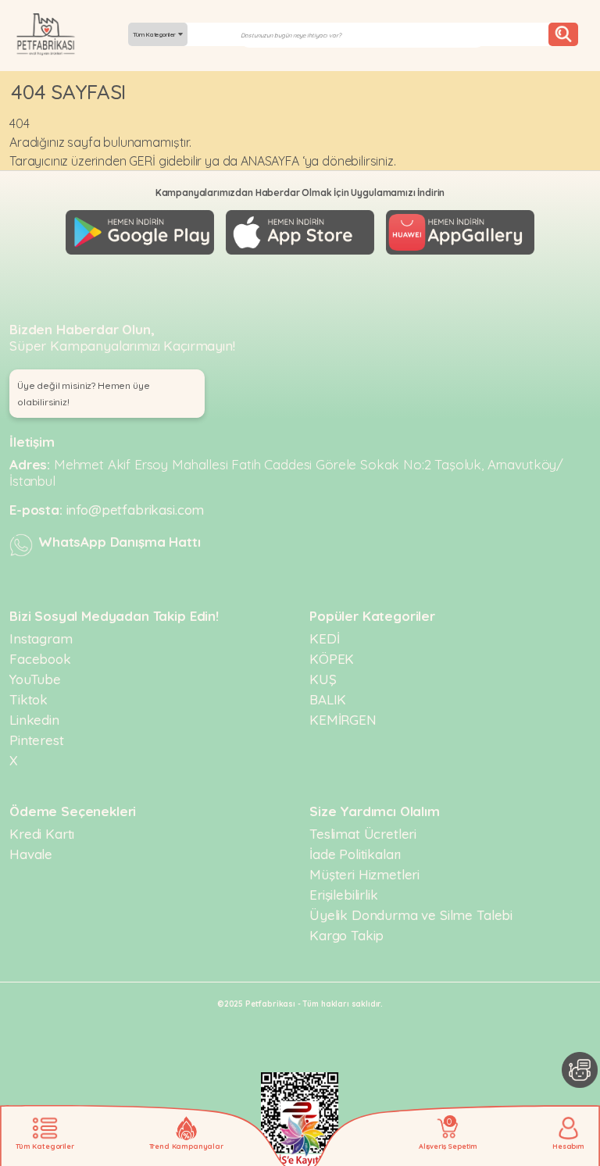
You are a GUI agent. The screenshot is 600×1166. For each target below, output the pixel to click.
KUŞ (323, 679)
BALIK (327, 699)
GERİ (142, 161)
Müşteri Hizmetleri (364, 874)
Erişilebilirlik (343, 894)
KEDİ (324, 638)
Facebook (40, 659)
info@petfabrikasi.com (135, 509)
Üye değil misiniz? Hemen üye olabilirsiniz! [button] (83, 394)
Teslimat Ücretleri (362, 833)
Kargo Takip (346, 935)
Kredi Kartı (41, 833)
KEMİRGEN (343, 719)
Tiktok (28, 699)
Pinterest (36, 740)
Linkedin (34, 719)
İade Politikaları (355, 854)
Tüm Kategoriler (155, 34)
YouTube (35, 679)
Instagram (41, 638)
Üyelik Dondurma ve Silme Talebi (410, 915)
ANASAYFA (270, 161)
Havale (30, 854)
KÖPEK (331, 659)
